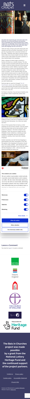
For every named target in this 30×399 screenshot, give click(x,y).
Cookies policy (7, 378)
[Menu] (24, 5)
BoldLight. (13, 389)
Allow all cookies (15, 220)
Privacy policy (19, 374)
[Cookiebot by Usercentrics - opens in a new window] (21, 168)
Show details (21, 215)
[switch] (26, 200)
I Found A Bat (15, 382)
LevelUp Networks (19, 388)
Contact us (10, 374)
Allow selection (15, 225)
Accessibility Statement (20, 378)
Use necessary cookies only (15, 229)
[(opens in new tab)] (15, 261)
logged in (10, 248)
